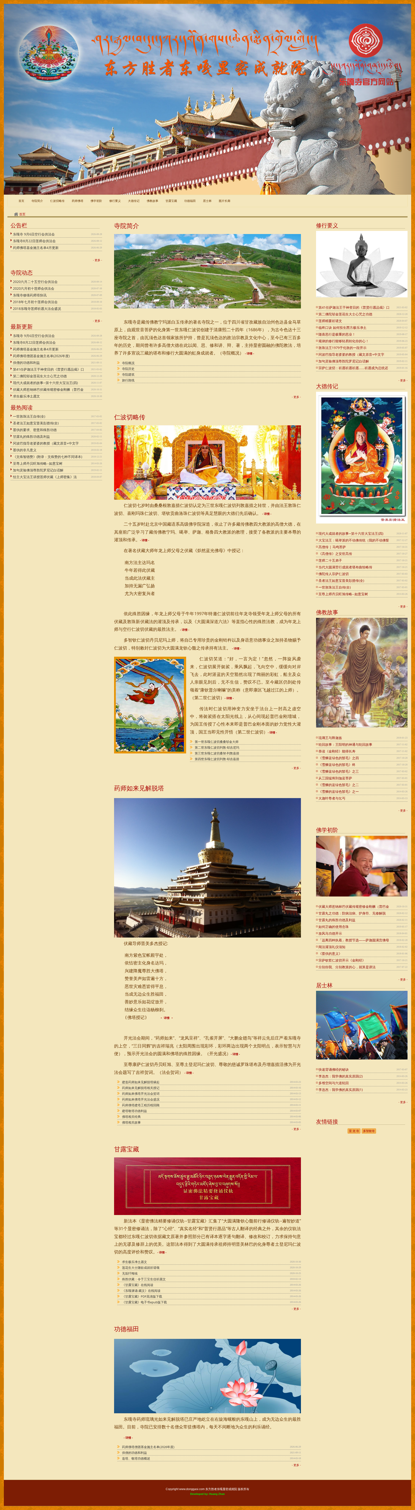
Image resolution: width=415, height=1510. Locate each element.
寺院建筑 (128, 374)
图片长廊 (224, 201)
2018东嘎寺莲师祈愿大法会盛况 (37, 308)
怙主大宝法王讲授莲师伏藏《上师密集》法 (45, 477)
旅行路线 (128, 380)
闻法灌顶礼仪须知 (331, 947)
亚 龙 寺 (354, 1131)
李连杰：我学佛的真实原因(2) (340, 1076)
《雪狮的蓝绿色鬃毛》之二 (338, 784)
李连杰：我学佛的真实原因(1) (340, 1089)
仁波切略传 (57, 201)
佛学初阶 (96, 201)
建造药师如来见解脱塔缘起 (140, 1082)
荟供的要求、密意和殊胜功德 (35, 429)
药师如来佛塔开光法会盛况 (140, 1099)
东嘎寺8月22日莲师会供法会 (34, 241)
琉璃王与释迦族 (330, 737)
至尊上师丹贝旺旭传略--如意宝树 (37, 463)
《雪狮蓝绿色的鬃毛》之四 (338, 758)
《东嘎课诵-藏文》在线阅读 (141, 1290)
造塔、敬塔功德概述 (136, 1458)
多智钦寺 (369, 1131)
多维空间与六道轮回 (333, 1083)
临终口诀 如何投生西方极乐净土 (342, 327)
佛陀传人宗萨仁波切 (333, 574)
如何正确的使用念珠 (333, 926)
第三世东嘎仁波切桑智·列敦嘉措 (217, 753)
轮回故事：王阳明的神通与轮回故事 (345, 744)
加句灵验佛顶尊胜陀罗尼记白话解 (38, 470)
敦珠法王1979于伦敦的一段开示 (342, 347)
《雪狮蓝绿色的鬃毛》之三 (338, 771)
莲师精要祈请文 (330, 321)
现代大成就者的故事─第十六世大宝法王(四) (45, 382)
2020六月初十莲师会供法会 (33, 288)
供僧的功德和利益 (26, 362)
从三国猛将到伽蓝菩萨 (335, 778)
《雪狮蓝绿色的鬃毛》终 (336, 764)
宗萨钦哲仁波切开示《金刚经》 (342, 960)
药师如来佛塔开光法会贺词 (140, 1093)
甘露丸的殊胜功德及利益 (31, 436)
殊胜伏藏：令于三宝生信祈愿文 (144, 1279)
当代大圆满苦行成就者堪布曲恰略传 (345, 567)
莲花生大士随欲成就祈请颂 (140, 1267)
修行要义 (115, 201)
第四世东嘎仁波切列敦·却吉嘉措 (217, 759)
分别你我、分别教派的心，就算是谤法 (347, 967)
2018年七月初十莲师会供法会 (35, 302)
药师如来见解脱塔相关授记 (140, 1088)
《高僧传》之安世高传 (335, 553)
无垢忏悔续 (130, 1273)
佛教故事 (152, 201)
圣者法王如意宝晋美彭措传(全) (36, 423)
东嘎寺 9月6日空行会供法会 (34, 234)
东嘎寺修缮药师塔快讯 (30, 295)
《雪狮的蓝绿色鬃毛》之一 (338, 791)
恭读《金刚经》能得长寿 (336, 751)
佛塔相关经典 (131, 1116)
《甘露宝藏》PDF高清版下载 (142, 1296)
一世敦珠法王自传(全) (29, 416)
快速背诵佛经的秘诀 (333, 1069)
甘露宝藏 (171, 201)
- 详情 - (249, 353)
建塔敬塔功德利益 (134, 1111)
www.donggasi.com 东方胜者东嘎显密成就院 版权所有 (214, 1489)
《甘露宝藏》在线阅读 (137, 1285)
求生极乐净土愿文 (26, 396)
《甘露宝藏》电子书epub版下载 (144, 1302)
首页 (22, 214)
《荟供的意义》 (330, 953)
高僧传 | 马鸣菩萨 (332, 547)
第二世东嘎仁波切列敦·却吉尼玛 (217, 747)
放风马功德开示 (330, 933)
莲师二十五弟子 (330, 560)
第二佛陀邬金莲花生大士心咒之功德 (40, 376)
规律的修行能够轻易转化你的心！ (343, 341)
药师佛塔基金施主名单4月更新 (36, 247)
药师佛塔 (77, 201)
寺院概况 (128, 363)
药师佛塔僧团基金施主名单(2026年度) (41, 356)
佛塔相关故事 (131, 1122)
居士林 (207, 201)
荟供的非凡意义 (25, 450)
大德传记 (134, 201)
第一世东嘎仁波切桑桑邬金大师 (216, 742)
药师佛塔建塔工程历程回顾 (140, 1105)
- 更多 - (97, 260)
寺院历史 (128, 369)
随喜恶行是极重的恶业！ (336, 334)
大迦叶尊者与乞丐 (331, 798)
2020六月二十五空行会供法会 (35, 281)
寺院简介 (37, 201)
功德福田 (190, 201)
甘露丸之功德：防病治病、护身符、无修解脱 (352, 913)
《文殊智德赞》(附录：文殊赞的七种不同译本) (47, 456)
